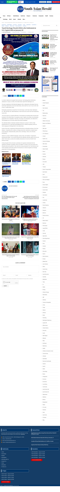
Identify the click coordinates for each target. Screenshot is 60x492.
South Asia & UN (46, 389)
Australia (44, 276)
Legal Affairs (45, 228)
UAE (43, 164)
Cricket (44, 136)
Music (44, 315)
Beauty (44, 100)
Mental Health (45, 148)
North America (45, 256)
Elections (44, 223)
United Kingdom (46, 102)
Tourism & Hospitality (47, 302)
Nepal (44, 404)
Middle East (45, 261)
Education (45, 251)
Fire (43, 197)
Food (44, 182)
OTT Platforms (45, 133)
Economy (51, 15)
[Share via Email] (23, 96)
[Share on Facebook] (12, 96)
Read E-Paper (20, 2)
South (44, 333)
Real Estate (45, 171)
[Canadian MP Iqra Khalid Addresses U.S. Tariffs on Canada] (45, 54)
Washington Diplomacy (47, 320)
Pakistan (44, 409)
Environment (45, 187)
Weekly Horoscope (46, 120)
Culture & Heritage (46, 141)
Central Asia (45, 269)
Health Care (45, 138)
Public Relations (46, 205)
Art (43, 217)
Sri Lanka (44, 407)
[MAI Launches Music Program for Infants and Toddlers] (11, 212)
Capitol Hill (45, 322)
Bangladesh (45, 402)
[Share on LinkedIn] (18, 96)
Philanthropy (45, 130)
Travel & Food (45, 353)
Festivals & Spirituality (47, 361)
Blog (43, 419)
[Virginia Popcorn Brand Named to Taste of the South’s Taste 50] (30, 229)
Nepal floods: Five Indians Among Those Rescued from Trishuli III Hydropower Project (54, 37)
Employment (45, 177)
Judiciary (44, 118)
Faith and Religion (46, 179)
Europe (44, 258)
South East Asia (46, 274)
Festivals (44, 156)
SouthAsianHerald (16, 485)
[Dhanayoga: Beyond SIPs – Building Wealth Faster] (45, 69)
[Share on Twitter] (15, 96)
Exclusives (35, 15)
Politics (44, 248)
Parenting (44, 317)
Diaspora (28, 15)
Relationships (45, 113)
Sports (14, 19)
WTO (44, 174)
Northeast (45, 343)
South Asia (23, 15)
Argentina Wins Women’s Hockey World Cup (53, 62)
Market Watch (45, 220)
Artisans (44, 312)
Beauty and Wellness (47, 123)
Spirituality (45, 358)
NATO (44, 105)
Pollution (44, 192)
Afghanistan (45, 394)
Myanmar (44, 115)
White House (45, 325)
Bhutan (44, 399)
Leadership (45, 200)
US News (9, 15)
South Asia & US (46, 391)
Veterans (44, 207)
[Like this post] (9, 96)
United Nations (16, 15)
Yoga (44, 281)
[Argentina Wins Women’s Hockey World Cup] (45, 62)
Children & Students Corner (48, 350)
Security (44, 233)
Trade (44, 307)
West (44, 340)
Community (45, 386)
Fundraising (45, 146)
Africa (44, 266)
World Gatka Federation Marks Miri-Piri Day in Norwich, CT (53, 46)
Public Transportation (47, 169)
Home (4, 15)
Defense (44, 299)
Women (44, 310)
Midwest (44, 338)
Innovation (45, 161)
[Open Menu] (0, 17)
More (24, 19)
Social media (45, 189)
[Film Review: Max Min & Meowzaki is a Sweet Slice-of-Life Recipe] (30, 247)
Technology (5, 19)
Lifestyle (19, 19)
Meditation (45, 279)
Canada (44, 246)
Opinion (44, 363)
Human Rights (45, 184)
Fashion (44, 240)
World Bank (45, 294)
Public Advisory (46, 215)
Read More (23, 434)
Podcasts (44, 330)
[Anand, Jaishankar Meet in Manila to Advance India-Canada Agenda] (11, 247)
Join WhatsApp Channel (12, 2)
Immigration (41, 15)
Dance (44, 151)
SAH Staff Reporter (6, 32)
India (44, 412)
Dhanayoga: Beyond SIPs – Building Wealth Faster (54, 69)
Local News (45, 384)
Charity (44, 202)
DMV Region (45, 335)
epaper (44, 125)
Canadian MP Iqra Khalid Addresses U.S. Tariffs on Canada (53, 54)
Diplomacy (45, 345)
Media (44, 286)
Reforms (44, 212)
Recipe (44, 159)
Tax (43, 110)
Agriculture (45, 235)
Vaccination (45, 194)
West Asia (44, 128)
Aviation (44, 154)
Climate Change (46, 292)
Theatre (44, 166)
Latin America (45, 263)
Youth (44, 230)
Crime (44, 304)
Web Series (45, 143)
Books (44, 373)
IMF (43, 297)
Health (46, 15)
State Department (46, 238)
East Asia (44, 271)
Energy (44, 289)
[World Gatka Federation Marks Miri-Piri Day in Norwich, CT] (45, 46)
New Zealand (45, 108)
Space (44, 253)
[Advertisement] (8, 9)
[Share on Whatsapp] (20, 96)
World (10, 19)
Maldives (44, 396)
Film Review (45, 225)
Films (44, 243)
